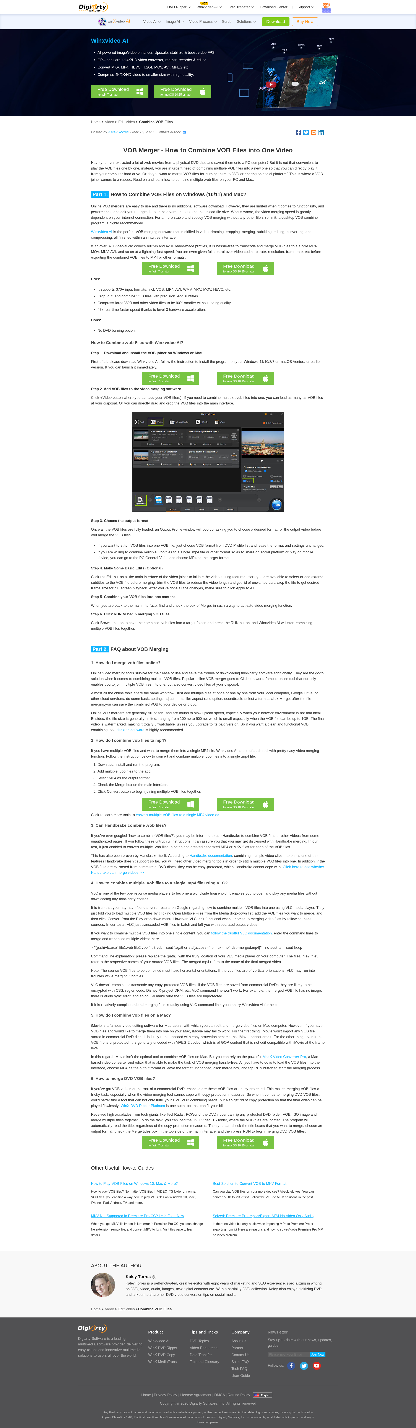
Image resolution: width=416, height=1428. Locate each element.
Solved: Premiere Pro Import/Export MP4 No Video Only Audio (263, 1216)
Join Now (317, 1354)
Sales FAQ (240, 1362)
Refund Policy (239, 1395)
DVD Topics (199, 1341)
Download (275, 21)
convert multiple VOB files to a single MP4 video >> (177, 815)
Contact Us (240, 1355)
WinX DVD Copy (161, 1355)
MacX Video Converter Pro (284, 1057)
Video (109, 122)
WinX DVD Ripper (162, 1348)
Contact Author (168, 132)
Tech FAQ (239, 1369)
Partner (237, 1348)
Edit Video (126, 122)
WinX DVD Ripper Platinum (143, 1106)
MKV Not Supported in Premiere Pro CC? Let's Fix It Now (137, 1216)
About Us (238, 1341)
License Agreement (195, 1395)
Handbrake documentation (211, 856)
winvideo (118, 21)
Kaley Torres (118, 132)
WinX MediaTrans (162, 1362)
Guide (226, 22)
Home (96, 122)
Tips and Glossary (204, 1362)
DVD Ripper (177, 7)
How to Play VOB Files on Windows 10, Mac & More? (134, 1184)
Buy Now (305, 21)
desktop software (130, 730)
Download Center (274, 7)
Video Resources (204, 1348)
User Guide (240, 1376)
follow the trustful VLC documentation (241, 933)
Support (303, 7)
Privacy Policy (165, 1395)
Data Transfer (239, 7)
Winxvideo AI (207, 7)
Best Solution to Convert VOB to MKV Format (249, 1184)
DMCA (219, 1395)
